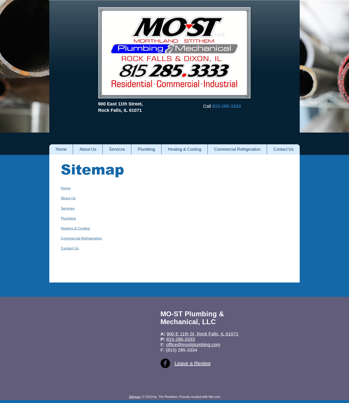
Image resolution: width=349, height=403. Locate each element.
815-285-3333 (180, 339)
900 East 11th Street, (120, 103)
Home (66, 188)
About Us (68, 198)
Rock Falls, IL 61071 (120, 110)
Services (68, 208)
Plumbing (68, 218)
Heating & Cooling (75, 228)
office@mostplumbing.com (193, 344)
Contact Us (70, 248)
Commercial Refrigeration (81, 238)
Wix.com (214, 397)
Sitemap (134, 397)
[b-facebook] (165, 363)
